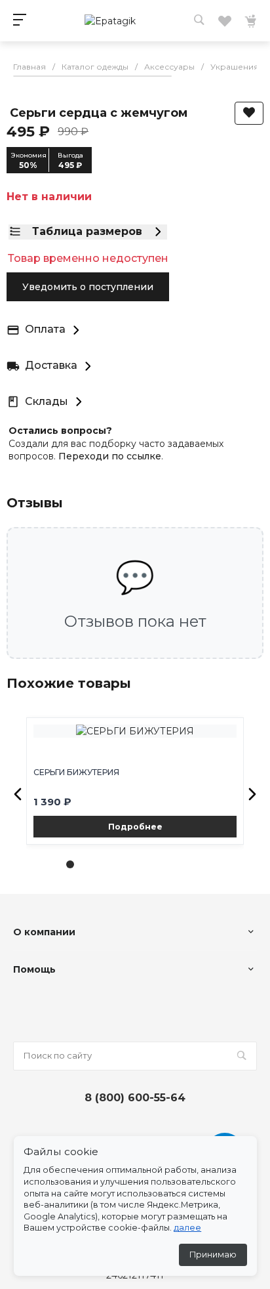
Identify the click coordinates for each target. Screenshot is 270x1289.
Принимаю (213, 1254)
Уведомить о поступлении (87, 287)
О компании (44, 932)
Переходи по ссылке (109, 456)
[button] (17, 794)
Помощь (34, 969)
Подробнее (135, 827)
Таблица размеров (87, 231)
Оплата (45, 329)
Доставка (51, 365)
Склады (46, 401)
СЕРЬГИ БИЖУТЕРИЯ (76, 772)
